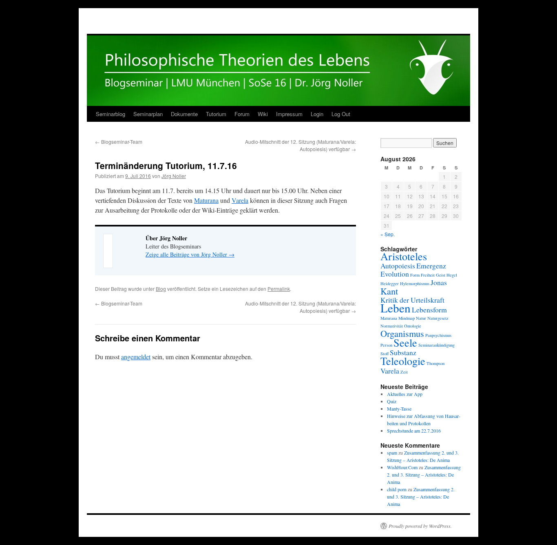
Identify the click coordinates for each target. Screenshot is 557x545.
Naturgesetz (438, 318)
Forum (242, 114)
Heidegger (389, 283)
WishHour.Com (402, 467)
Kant (389, 291)
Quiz (391, 401)
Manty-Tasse (399, 408)
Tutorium (216, 114)
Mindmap (406, 318)
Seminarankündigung (436, 345)
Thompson (435, 363)
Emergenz (431, 265)
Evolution (394, 274)
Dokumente (184, 114)
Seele (405, 342)
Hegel (451, 275)
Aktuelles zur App (404, 394)
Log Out (341, 114)
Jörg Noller (173, 175)
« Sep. (387, 234)
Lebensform (429, 309)
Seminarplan (148, 114)
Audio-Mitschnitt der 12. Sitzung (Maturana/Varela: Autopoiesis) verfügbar (300, 145)
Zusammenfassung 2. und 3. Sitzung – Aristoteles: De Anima (424, 474)
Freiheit (428, 275)
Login (317, 114)
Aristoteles (403, 256)
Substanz (403, 352)
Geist (440, 275)
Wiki (263, 114)
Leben (395, 308)
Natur (421, 318)
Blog (161, 288)
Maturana (206, 200)
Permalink (278, 288)
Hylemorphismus (414, 283)
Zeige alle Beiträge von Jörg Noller (190, 254)
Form (415, 275)
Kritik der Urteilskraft (412, 300)
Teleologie (402, 361)
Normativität (391, 326)
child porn (397, 489)
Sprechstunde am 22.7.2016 (414, 430)
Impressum (289, 114)
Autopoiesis (397, 265)
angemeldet (135, 356)
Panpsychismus (438, 335)
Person (386, 345)
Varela (240, 200)
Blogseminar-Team (118, 141)
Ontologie (412, 326)
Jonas (439, 282)
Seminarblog (110, 114)
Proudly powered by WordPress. (420, 526)
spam (392, 452)
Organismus (402, 333)
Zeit (404, 372)
